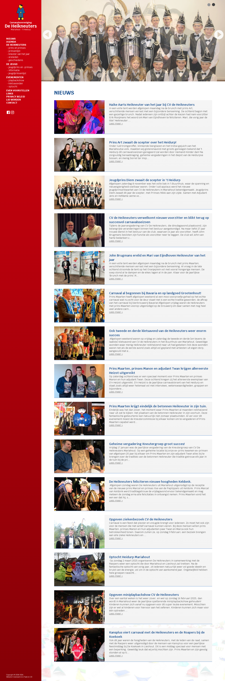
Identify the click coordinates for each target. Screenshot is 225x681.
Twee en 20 (28, 677)
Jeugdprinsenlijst (17, 73)
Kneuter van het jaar (19, 54)
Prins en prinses (17, 47)
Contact (11, 102)
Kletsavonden (16, 83)
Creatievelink (17, 677)
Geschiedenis (16, 60)
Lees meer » (116, 123)
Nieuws (11, 38)
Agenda (11, 41)
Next (218, 34)
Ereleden (13, 57)
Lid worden (13, 99)
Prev (47, 34)
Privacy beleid (15, 96)
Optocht (13, 86)
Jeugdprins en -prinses (21, 67)
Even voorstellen (17, 90)
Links (9, 93)
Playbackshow (16, 80)
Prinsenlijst (14, 50)
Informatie (14, 70)
